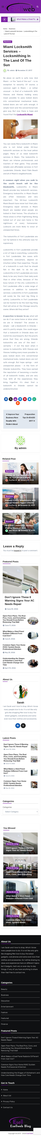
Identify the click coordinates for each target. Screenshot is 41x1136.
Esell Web (29, 1133)
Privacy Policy (9, 1102)
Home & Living (12, 844)
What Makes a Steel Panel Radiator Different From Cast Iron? (13, 633)
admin (12, 70)
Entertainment (7, 1007)
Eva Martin (13, 480)
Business (7, 42)
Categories (7, 807)
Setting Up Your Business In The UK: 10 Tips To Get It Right (20, 476)
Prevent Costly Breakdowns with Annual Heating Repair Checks (20, 501)
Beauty (4, 989)
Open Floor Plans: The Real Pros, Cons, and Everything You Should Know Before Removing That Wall (19, 875)
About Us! (7, 1096)
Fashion (4, 1012)
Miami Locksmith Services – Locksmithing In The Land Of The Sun (17, 56)
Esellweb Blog (20, 1126)
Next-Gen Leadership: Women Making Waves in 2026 (19, 526)
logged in (17, 551)
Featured (5, 1018)
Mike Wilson (13, 530)
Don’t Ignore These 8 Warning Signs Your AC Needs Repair (19, 600)
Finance (4, 1024)
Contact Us (8, 1107)
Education (5, 1001)
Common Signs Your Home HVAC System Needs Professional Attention (14, 647)
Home (5, 1090)
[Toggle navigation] (3, 6)
